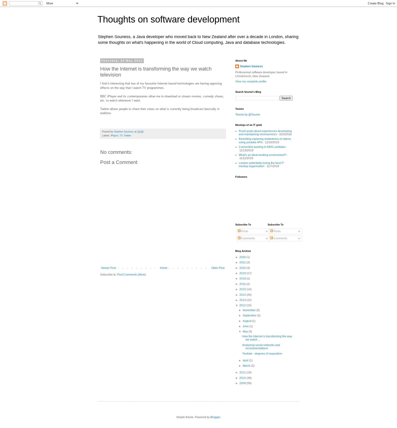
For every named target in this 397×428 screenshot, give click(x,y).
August (247, 321)
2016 (243, 284)
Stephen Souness (251, 66)
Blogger (215, 417)
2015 (243, 289)
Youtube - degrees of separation (262, 353)
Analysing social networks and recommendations (261, 347)
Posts (244, 231)
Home (163, 268)
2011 (243, 372)
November (249, 310)
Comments (248, 238)
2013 (243, 300)
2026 (243, 257)
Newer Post (108, 268)
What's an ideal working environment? (262, 155)
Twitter (127, 135)
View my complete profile (251, 81)
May (246, 331)
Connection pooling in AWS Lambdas (262, 147)
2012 (243, 305)
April (246, 360)
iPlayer (114, 135)
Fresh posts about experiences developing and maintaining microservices (265, 133)
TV (120, 135)
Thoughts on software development (168, 19)
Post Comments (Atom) (131, 274)
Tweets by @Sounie (247, 114)
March (247, 365)
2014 (243, 294)
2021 (243, 262)
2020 (243, 268)
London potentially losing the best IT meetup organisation (261, 164)
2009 (243, 383)
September (250, 315)
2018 (243, 278)
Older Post (217, 268)
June (246, 326)
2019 (243, 273)
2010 (243, 378)
